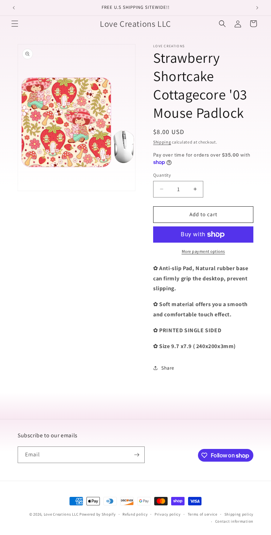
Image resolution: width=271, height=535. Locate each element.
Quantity (162, 175)
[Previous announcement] (14, 8)
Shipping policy (239, 514)
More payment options (203, 251)
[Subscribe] (136, 454)
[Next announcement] (257, 8)
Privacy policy (168, 514)
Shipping (162, 142)
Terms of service (202, 514)
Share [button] (167, 368)
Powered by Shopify (97, 514)
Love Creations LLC (61, 514)
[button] (15, 23)
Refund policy (134, 514)
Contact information (234, 521)
